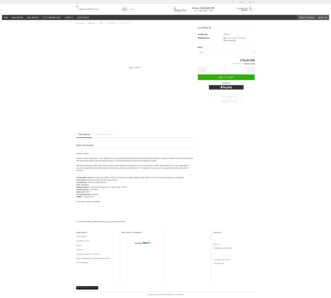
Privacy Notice (81, 236)
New (6, 18)
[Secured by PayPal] (142, 243)
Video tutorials (306, 18)
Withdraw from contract (87, 288)
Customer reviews (103, 134)
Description (84, 134)
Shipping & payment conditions (88, 254)
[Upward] (324, 294)
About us (322, 18)
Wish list (251, 2)
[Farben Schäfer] (97, 9)
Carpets (69, 18)
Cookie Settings (82, 263)
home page (108, 222)
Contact (79, 250)
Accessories (83, 18)
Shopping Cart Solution (156, 295)
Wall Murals (33, 18)
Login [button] (241, 2)
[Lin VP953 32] (135, 75)
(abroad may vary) (229, 40)
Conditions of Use (83, 241)
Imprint (78, 245)
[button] (232, 2)
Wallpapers (17, 18)
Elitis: (200, 47)
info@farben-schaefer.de (222, 248)
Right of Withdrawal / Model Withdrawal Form (93, 258)
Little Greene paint (52, 18)
